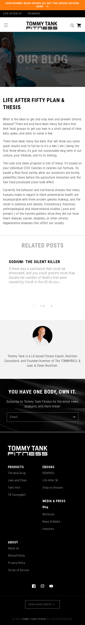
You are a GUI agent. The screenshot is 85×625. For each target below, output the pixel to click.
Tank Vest (14, 487)
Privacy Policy (16, 563)
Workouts (48, 514)
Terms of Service (18, 570)
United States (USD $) (40, 604)
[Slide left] (33, 306)
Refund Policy (16, 555)
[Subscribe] (73, 417)
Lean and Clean (17, 480)
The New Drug (17, 473)
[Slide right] (51, 306)
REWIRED (48, 473)
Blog (45, 507)
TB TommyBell (17, 495)
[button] (6, 25)
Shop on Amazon (52, 487)
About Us (13, 548)
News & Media (51, 521)
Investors (48, 529)
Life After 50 (50, 480)
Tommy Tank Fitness (33, 619)
